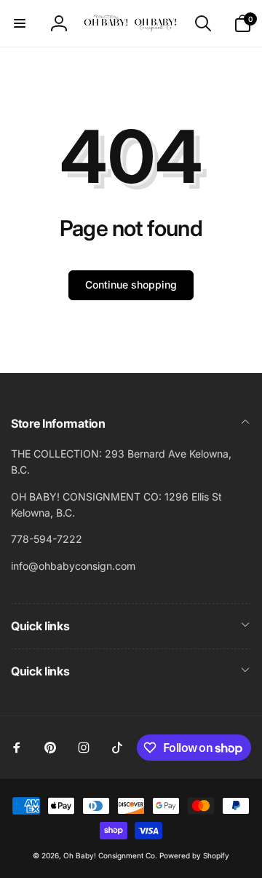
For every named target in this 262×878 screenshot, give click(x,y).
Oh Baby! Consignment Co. (110, 855)
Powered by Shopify (194, 855)
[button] (20, 23)
